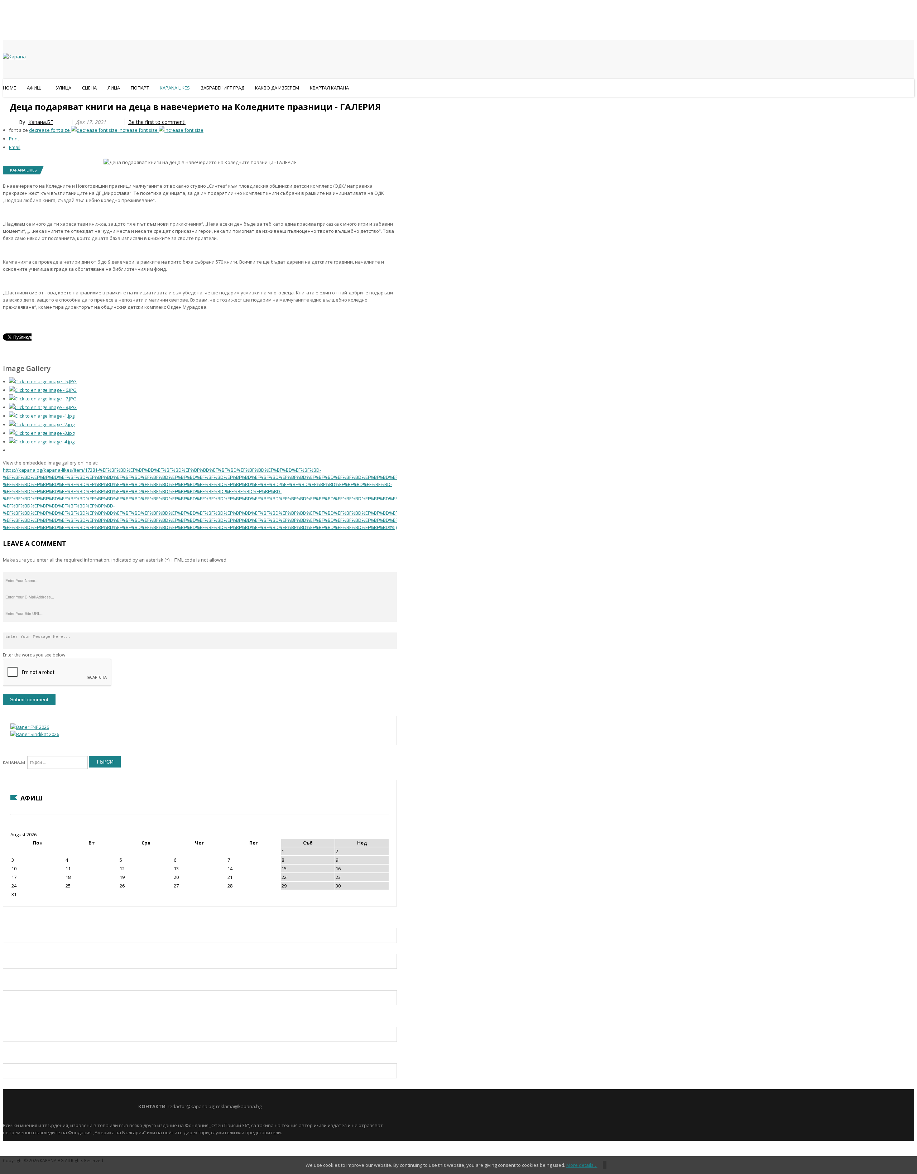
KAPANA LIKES (23, 170)
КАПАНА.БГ (14, 762)
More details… (581, 1165)
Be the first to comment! (157, 122)
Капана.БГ (40, 122)
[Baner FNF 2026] (29, 727)
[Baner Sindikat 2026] (34, 734)
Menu (6, 105)
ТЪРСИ (105, 762)
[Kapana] (14, 56)
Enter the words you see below (34, 655)
